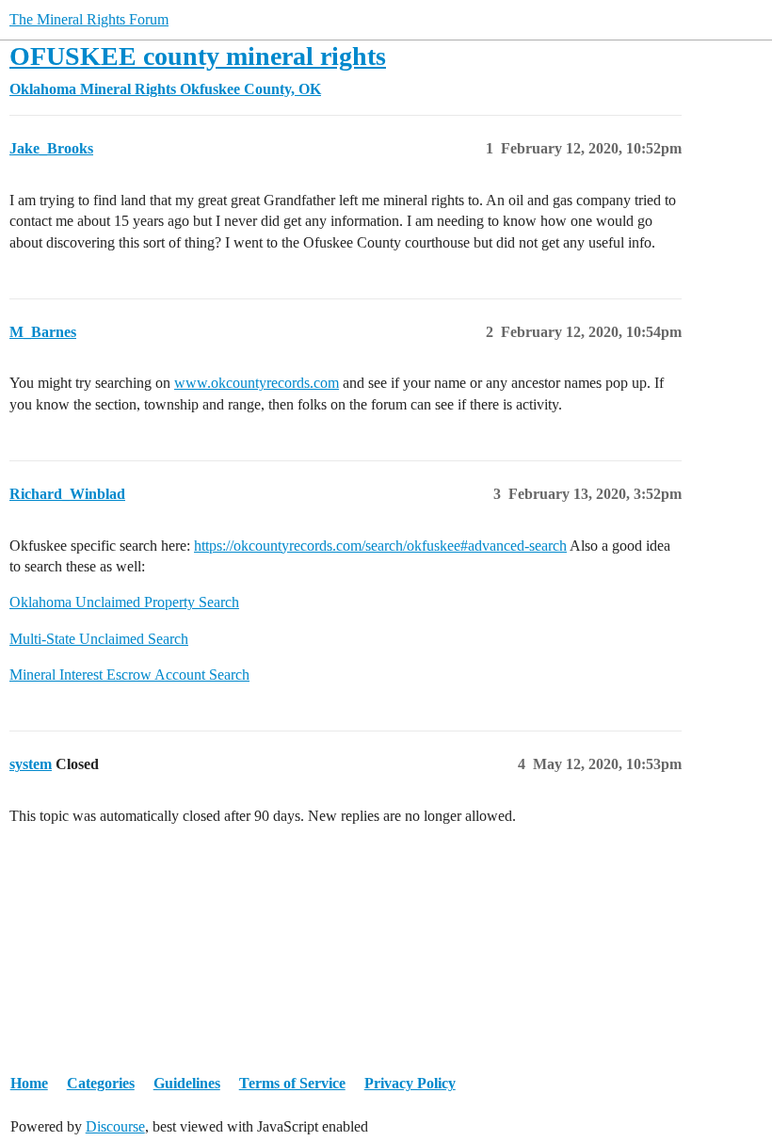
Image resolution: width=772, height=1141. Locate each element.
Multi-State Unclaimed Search (98, 639)
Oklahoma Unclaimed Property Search (124, 602)
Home (29, 1083)
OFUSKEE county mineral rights (197, 56)
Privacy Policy (410, 1083)
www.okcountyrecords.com (256, 383)
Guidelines (186, 1083)
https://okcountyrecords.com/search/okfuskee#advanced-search (380, 546)
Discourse (115, 1126)
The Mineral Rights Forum (89, 19)
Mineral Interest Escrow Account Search (129, 675)
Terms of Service (292, 1083)
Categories (101, 1083)
